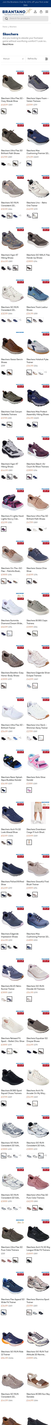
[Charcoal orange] (41, 320)
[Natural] (9, 163)
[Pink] (35, 685)
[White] (29, 738)
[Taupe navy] (35, 320)
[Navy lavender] (3, 946)
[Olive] (3, 111)
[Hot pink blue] (3, 529)
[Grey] (29, 215)
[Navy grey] (35, 111)
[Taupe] (3, 581)
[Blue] (29, 581)
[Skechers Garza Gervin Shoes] (13, 343)
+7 (20, 163)
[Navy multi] (3, 215)
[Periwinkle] (15, 738)
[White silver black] (15, 1155)
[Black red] (29, 111)
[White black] (41, 372)
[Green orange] (9, 946)
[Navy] (29, 163)
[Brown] (29, 268)
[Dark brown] (9, 372)
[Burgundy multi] (29, 476)
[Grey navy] (29, 372)
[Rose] (29, 1312)
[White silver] (9, 633)
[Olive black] (9, 424)
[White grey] (35, 215)
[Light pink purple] (3, 999)
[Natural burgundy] (35, 372)
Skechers (13, 27)
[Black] (3, 163)
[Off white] (9, 1051)
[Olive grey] (15, 268)
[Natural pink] (29, 999)
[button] (41, 12)
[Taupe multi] (9, 215)
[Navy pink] (3, 633)
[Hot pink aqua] (29, 790)
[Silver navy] (9, 1155)
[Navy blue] (15, 215)
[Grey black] (9, 268)
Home (5, 27)
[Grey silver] (3, 1155)
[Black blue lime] (3, 790)
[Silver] (35, 1312)
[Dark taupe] (35, 581)
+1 (20, 215)
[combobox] (25, 18)
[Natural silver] (29, 842)
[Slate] (29, 320)
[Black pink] (15, 946)
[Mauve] (35, 1208)
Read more (8, 44)
